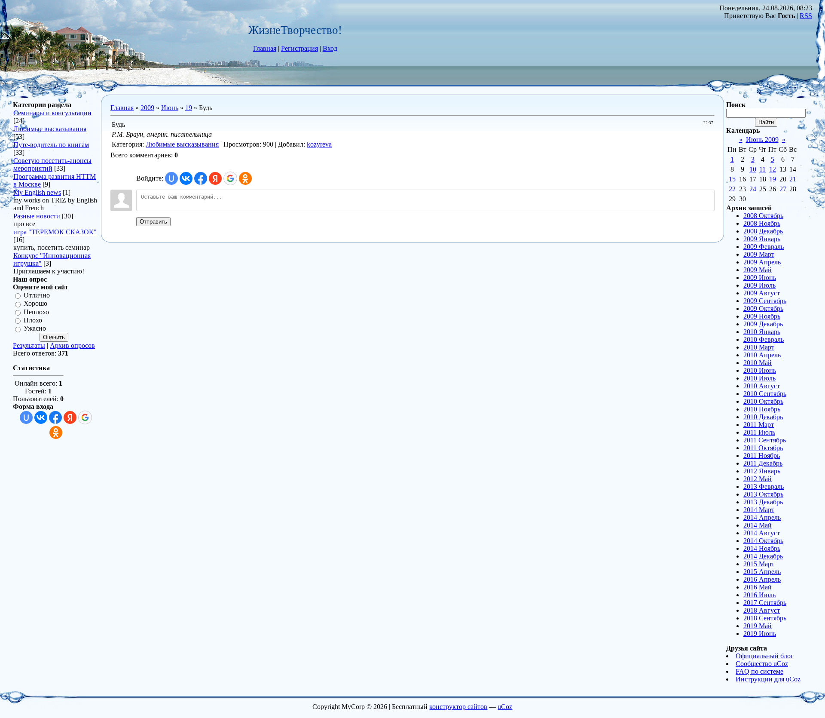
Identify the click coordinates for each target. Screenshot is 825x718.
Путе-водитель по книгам (51, 144)
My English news (37, 192)
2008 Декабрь (763, 231)
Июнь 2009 (762, 139)
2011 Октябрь (763, 447)
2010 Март (758, 347)
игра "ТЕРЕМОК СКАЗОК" (55, 232)
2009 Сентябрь (764, 300)
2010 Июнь (759, 370)
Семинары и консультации (52, 113)
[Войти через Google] (85, 417)
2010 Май (757, 362)
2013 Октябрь (763, 494)
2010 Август (761, 386)
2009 (147, 107)
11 (762, 169)
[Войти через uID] (26, 417)
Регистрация (299, 48)
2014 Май (757, 525)
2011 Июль (759, 432)
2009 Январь (761, 238)
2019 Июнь (759, 633)
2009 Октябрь (763, 308)
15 (732, 179)
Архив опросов (72, 345)
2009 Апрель (762, 262)
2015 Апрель (762, 571)
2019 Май (757, 625)
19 (188, 107)
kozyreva (319, 144)
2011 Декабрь (762, 463)
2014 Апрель (762, 517)
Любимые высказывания (49, 128)
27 (782, 189)
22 (732, 189)
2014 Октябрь (763, 540)
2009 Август (761, 293)
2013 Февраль (763, 486)
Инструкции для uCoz (768, 679)
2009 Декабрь (763, 324)
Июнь (169, 107)
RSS (806, 15)
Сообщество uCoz (762, 663)
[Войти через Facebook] (55, 417)
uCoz (505, 706)
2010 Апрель (762, 355)
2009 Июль (759, 285)
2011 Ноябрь (761, 455)
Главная (264, 48)
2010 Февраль (763, 339)
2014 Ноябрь (761, 548)
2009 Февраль (763, 246)
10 (752, 169)
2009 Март (758, 254)
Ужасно (35, 328)
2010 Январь (761, 331)
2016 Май (757, 587)
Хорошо (35, 303)
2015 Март (758, 564)
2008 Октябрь (763, 215)
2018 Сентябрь (764, 618)
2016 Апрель (762, 579)
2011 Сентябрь (764, 440)
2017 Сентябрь (764, 602)
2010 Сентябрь (764, 393)
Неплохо (36, 312)
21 (792, 179)
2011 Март (758, 424)
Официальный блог (765, 656)
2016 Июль (759, 594)
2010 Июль (759, 378)
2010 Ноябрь (761, 409)
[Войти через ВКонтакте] (40, 417)
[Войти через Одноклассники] (55, 432)
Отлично (37, 295)
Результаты (29, 345)
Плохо (33, 320)
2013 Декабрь (763, 502)
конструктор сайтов (458, 706)
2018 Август (761, 610)
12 (772, 169)
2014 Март (758, 509)
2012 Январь (761, 471)
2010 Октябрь (763, 401)
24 (752, 189)
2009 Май (757, 269)
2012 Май (757, 478)
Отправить (153, 221)
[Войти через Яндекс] (70, 417)
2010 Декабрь (763, 416)
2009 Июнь (759, 277)
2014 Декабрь (763, 556)
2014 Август (761, 533)
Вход (330, 48)
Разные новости (36, 216)
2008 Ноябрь (761, 223)
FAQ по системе (759, 671)
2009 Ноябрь (761, 316)
